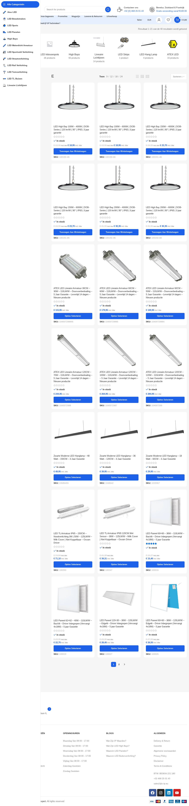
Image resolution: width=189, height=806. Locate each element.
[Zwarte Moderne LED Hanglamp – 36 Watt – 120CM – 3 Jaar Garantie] (119, 433)
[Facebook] (152, 792)
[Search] (108, 9)
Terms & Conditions (163, 766)
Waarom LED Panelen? (117, 751)
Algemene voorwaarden (165, 751)
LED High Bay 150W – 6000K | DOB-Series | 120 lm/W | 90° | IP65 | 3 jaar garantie (71, 210)
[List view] (137, 76)
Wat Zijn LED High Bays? (117, 746)
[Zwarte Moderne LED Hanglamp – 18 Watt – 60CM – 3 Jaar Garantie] (165, 433)
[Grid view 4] (147, 76)
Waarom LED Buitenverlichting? (121, 756)
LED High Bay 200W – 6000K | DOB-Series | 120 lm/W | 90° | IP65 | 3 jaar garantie (164, 210)
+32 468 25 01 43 (162, 778)
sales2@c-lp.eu (161, 783)
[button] (73, 151)
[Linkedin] (169, 792)
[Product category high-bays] (74, 49)
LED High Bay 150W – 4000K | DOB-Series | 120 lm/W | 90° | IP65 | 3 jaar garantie (164, 129)
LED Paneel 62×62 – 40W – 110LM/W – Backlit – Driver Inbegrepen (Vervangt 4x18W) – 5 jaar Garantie (73, 623)
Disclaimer (158, 761)
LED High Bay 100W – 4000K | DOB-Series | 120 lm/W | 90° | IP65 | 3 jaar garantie (71, 129)
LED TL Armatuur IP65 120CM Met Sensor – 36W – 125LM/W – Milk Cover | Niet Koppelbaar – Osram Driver (119, 536)
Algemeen (159, 733)
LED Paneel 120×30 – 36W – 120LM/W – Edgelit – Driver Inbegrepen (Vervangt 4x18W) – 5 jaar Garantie (118, 623)
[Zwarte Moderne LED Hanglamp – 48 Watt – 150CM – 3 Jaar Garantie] (73, 433)
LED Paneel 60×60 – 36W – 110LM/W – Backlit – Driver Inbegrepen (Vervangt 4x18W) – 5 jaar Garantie (165, 536)
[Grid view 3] (142, 76)
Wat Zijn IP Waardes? (116, 741)
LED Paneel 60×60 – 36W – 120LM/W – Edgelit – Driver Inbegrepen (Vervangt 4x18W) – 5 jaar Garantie (165, 623)
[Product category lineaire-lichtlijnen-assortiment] (99, 51)
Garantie (158, 746)
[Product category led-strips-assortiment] (124, 49)
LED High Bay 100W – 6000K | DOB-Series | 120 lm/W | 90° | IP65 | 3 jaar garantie (118, 129)
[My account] (159, 20)
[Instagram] (160, 792)
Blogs (110, 733)
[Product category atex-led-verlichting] (173, 49)
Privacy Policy (160, 756)
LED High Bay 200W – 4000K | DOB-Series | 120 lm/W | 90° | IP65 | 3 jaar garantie (118, 210)
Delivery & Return (162, 741)
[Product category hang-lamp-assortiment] (148, 49)
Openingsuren (71, 733)
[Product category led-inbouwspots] (49, 49)
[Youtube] (177, 792)
